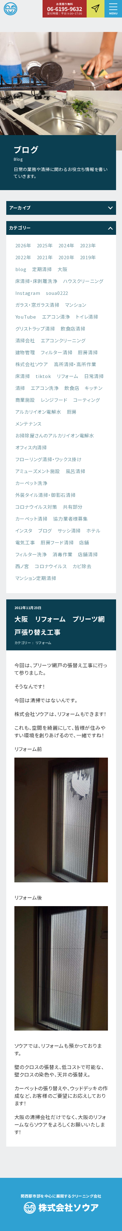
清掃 (20, 388)
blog (21, 269)
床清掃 (22, 376)
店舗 (84, 542)
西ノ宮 (22, 566)
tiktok (43, 376)
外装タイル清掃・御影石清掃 (45, 495)
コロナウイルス (51, 566)
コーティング (86, 399)
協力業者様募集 (70, 518)
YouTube (26, 316)
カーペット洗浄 (31, 483)
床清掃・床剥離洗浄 (36, 281)
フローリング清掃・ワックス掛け (48, 459)
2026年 (23, 245)
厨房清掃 (88, 352)
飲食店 (71, 388)
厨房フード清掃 (57, 542)
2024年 (66, 245)
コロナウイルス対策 (36, 506)
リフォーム (68, 376)
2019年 (88, 257)
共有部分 (73, 506)
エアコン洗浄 (45, 388)
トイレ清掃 (87, 316)
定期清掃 (42, 269)
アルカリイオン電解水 (38, 411)
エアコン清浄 (56, 316)
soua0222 (57, 293)
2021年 (45, 257)
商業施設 (25, 399)
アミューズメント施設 (37, 471)
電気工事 (25, 542)
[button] (113, 9)
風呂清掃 (75, 471)
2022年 (23, 257)
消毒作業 (62, 554)
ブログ (45, 530)
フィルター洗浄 (31, 554)
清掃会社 (25, 340)
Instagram (27, 293)
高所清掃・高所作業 (75, 364)
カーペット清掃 (31, 518)
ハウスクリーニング (83, 281)
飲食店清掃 (73, 328)
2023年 (88, 245)
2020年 (66, 257)
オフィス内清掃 (31, 447)
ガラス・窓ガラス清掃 (37, 304)
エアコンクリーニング (63, 340)
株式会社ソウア (31, 364)
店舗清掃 (88, 554)
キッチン (93, 388)
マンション (75, 304)
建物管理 (25, 352)
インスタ (24, 530)
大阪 (63, 269)
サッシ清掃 (69, 530)
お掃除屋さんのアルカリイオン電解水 (54, 435)
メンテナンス (28, 423)
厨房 (72, 411)
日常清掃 (94, 376)
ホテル (93, 530)
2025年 (45, 245)
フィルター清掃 (57, 352)
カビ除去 (82, 566)
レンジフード (54, 399)
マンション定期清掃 (35, 578)
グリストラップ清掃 (35, 328)
